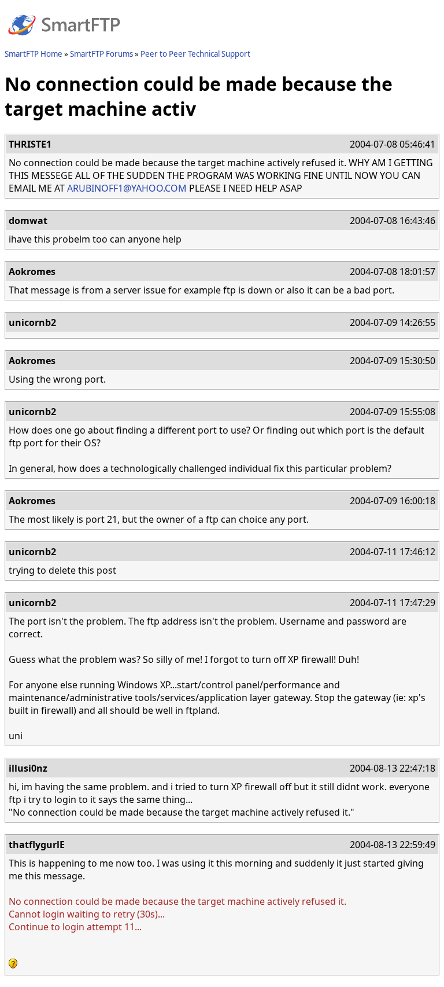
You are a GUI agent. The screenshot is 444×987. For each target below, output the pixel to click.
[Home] (64, 42)
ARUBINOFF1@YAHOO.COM (127, 188)
